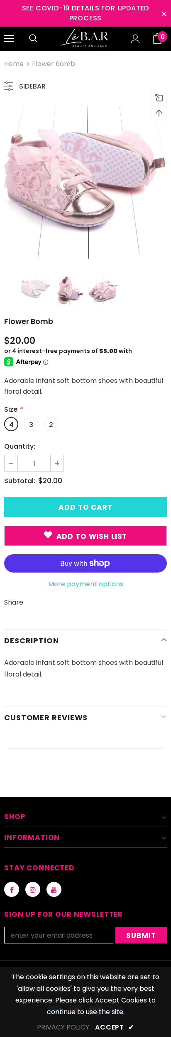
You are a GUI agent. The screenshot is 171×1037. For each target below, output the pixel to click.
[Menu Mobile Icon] (9, 39)
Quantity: (19, 446)
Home (14, 64)
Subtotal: (19, 481)
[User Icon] (135, 39)
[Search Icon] (33, 39)
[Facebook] (11, 889)
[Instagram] (32, 889)
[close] (164, 13)
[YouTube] (53, 889)
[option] (85, 184)
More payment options (85, 584)
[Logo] (85, 38)
